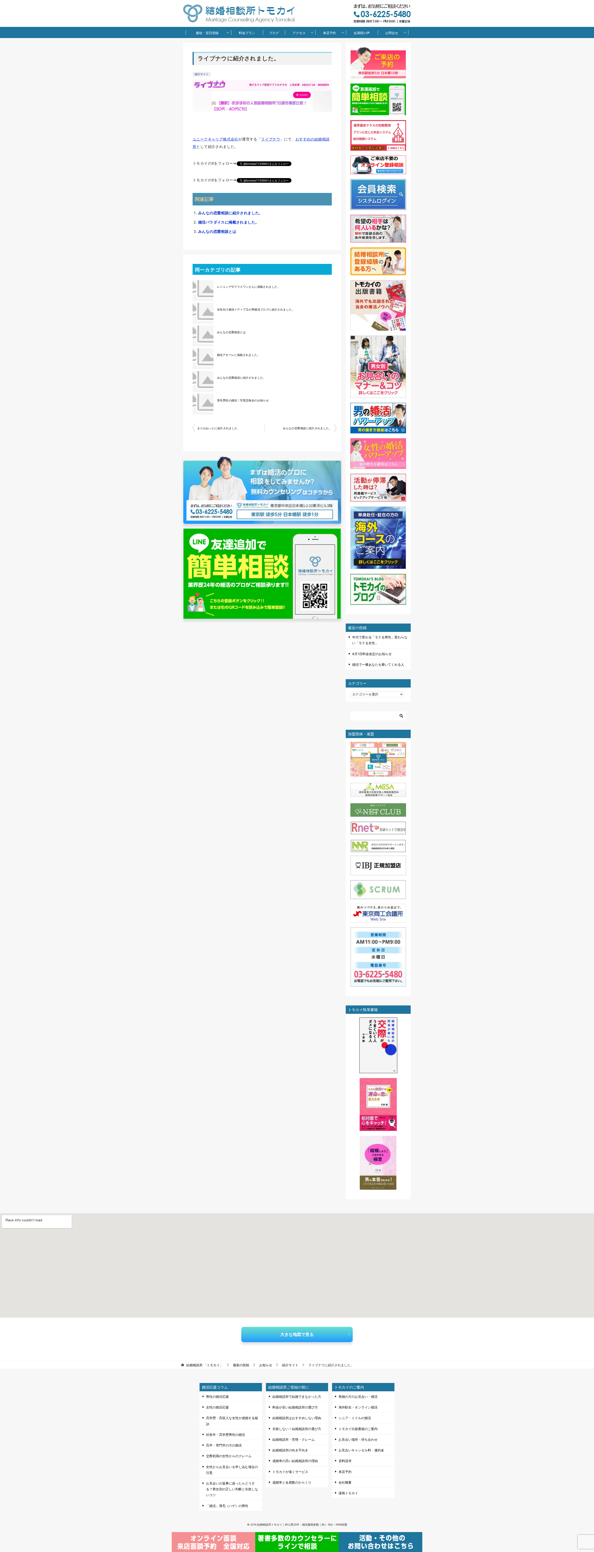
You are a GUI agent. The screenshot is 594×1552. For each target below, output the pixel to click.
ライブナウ (270, 139)
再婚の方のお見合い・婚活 (358, 1396)
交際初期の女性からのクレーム (229, 1456)
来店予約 (329, 33)
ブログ (274, 33)
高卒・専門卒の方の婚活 (224, 1445)
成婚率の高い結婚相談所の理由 (295, 1461)
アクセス (299, 33)
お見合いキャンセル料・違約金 (361, 1450)
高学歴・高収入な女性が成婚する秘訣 (232, 1421)
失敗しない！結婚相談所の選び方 (296, 1429)
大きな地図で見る (297, 1334)
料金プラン (247, 33)
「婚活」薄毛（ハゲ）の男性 (227, 1506)
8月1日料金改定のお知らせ (372, 654)
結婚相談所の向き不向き (290, 1450)
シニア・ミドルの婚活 (355, 1418)
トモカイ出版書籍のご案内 (358, 1429)
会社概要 (345, 1482)
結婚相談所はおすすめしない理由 (296, 1418)
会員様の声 (362, 33)
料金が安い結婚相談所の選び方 (295, 1407)
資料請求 (345, 1461)
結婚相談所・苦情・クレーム (293, 1439)
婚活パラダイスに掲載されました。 (228, 222)
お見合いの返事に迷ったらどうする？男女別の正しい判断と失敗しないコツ (232, 1489)
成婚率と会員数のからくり (291, 1482)
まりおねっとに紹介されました (217, 428)
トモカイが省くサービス (290, 1472)
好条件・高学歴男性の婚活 (225, 1435)
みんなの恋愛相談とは (217, 231)
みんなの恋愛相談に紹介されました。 (230, 213)
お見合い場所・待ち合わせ (358, 1439)
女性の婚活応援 (217, 1407)
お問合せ (391, 33)
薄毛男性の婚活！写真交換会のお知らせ (243, 400)
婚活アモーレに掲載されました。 (238, 355)
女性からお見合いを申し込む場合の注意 (232, 1470)
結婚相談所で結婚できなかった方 (296, 1396)
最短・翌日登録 (207, 33)
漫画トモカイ (348, 1493)
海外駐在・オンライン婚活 (358, 1407)
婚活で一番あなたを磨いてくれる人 (378, 664)
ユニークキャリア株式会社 (215, 139)
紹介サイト (202, 74)
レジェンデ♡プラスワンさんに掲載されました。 (248, 286)
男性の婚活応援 (217, 1396)
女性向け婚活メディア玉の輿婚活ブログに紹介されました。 (256, 309)
